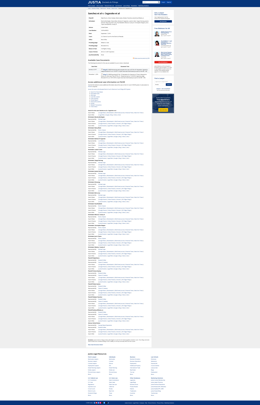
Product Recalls (134, 386)
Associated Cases (95, 93)
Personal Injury (113, 372)
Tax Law (132, 372)
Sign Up (169, 2)
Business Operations (135, 361)
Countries (132, 393)
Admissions (154, 361)
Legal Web (101, 115)
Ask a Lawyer (100, 5)
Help (146, 403)
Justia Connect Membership (158, 380)
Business (132, 357)
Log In (163, 2)
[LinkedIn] (94, 403)
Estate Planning (113, 368)
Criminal (111, 361)
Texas (110, 393)
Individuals (112, 357)
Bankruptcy (112, 359)
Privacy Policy (160, 403)
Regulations (91, 384)
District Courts (91, 391)
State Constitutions (114, 380)
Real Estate (133, 370)
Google (107, 115)
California (111, 386)
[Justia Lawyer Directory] (108, 403)
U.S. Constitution (92, 380)
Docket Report (94, 100)
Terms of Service (152, 403)
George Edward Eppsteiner (105, 325)
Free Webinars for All (162, 28)
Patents (132, 389)
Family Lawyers (92, 370)
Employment (133, 363)
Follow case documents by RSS (142, 58)
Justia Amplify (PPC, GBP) (157, 389)
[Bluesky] (104, 403)
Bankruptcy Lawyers (93, 359)
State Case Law (113, 384)
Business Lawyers (92, 361)
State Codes (112, 382)
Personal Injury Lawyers (94, 372)
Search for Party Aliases (97, 92)
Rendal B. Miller (102, 260)
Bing (111, 115)
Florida (110, 389)
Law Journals (154, 368)
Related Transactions (96, 105)
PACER (89, 86)
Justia (91, 402)
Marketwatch (110, 112)
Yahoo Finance (111, 123)
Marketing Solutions (143, 5)
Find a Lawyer (91, 5)
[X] (106, 403)
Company (141, 403)
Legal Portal (136, 403)
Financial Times (129, 112)
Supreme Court (92, 386)
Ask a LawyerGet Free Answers (160, 14)
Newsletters (134, 5)
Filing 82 (105, 69)
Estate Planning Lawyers (94, 368)
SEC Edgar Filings (126, 123)
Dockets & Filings (92, 393)
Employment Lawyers (93, 365)
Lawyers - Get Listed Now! (163, 88)
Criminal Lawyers (92, 363)
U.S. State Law (113, 378)
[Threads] (102, 403)
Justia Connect (128, 403)
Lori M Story (101, 141)
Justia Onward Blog (156, 391)
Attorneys (93, 95)
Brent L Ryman (102, 130)
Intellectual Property (135, 365)
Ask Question (163, 21)
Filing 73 (105, 74)
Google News (102, 112)
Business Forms (134, 384)
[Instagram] (100, 403)
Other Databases (135, 378)
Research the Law (109, 5)
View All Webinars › (163, 62)
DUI (110, 365)
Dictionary (153, 359)
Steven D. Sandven (103, 262)
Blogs (152, 370)
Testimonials (154, 393)
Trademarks (133, 391)
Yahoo (115, 115)
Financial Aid (154, 363)
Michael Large (101, 119)
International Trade (135, 368)
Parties (92, 103)
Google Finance (103, 123)
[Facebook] (98, 403)
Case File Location (95, 97)
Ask (119, 115)
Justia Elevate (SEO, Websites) (158, 386)
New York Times (138, 112)
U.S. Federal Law (93, 378)
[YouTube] (96, 403)
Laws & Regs (126, 5)
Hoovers (118, 123)
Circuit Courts (91, 389)
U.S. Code (90, 382)
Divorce (111, 363)
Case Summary (94, 98)
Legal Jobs (132, 380)
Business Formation (135, 359)
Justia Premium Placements (158, 384)
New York (111, 391)
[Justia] (94, 2)
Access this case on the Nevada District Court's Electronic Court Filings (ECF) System (109, 89)
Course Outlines (155, 365)
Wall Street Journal (119, 112)
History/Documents (96, 101)
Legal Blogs (133, 382)
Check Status (94, 106)
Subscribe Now (163, 110)
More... (89, 374)
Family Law (111, 370)
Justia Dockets (102, 125)
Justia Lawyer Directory (157, 382)
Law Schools (118, 5)
